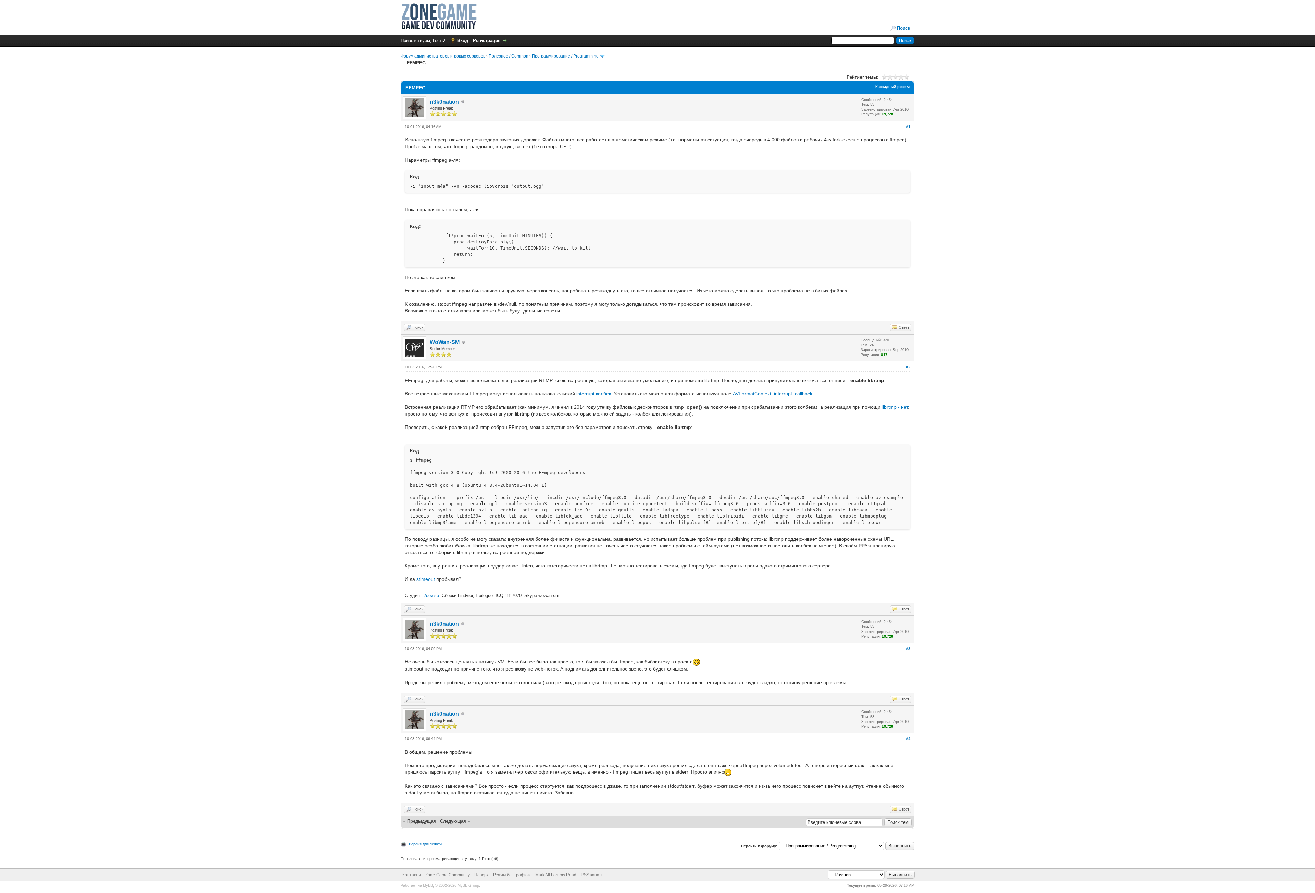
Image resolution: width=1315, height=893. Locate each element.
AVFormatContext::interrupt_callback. (773, 393)
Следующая (453, 821)
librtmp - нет (895, 407)
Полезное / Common (508, 56)
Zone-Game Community (447, 874)
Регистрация (487, 40)
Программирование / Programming (565, 56)
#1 (908, 127)
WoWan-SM (445, 342)
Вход (462, 40)
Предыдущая (421, 821)
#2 (908, 367)
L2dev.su (430, 595)
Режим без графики (512, 874)
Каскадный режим (892, 87)
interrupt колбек (593, 393)
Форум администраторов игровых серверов (443, 56)
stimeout (425, 579)
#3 (908, 649)
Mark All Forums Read (555, 874)
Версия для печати (425, 844)
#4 (908, 739)
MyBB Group (468, 885)
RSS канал (591, 874)
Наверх (481, 874)
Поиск (903, 28)
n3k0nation (444, 102)
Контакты (411, 874)
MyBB (428, 885)
